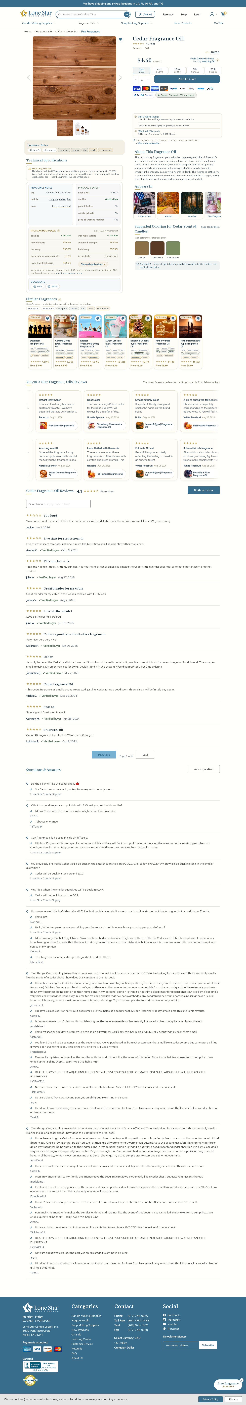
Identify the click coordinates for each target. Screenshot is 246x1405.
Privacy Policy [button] (210, 1399)
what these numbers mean (69, 273)
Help (184, 14)
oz (160, 61)
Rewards (168, 14)
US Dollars (120, 1342)
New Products (183, 23)
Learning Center (81, 1339)
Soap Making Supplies (135, 23)
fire (84, 150)
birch (93, 150)
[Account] (214, 14)
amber (76, 150)
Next (120, 78)
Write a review (204, 490)
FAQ (74, 1353)
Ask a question (204, 769)
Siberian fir (34, 150)
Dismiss (233, 1399)
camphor (64, 150)
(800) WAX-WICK (139, 1320)
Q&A (147, 48)
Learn (197, 14)
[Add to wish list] (47, 318)
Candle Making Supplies (37, 23)
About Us (77, 1358)
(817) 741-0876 (138, 1315)
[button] (120, 39)
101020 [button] (215, 52)
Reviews (137, 48)
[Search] (127, 14)
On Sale (219, 23)
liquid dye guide (151, 267)
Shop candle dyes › (210, 226)
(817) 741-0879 (138, 1329)
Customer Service (82, 1343)
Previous (28, 78)
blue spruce (49, 150)
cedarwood (105, 150)
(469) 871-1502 (138, 1325)
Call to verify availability (147, 143)
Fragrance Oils (86, 23)
